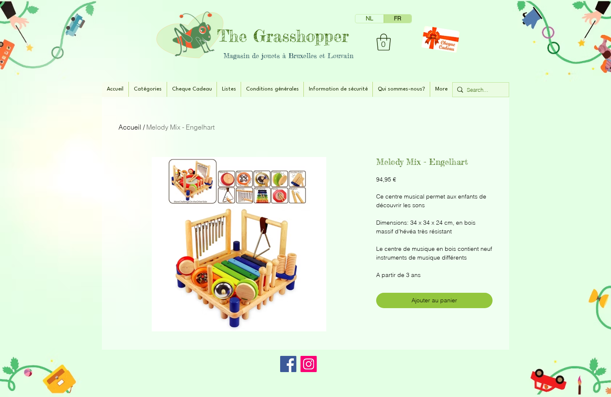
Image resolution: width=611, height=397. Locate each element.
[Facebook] (288, 364)
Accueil (129, 127)
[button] (384, 42)
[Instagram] (309, 364)
